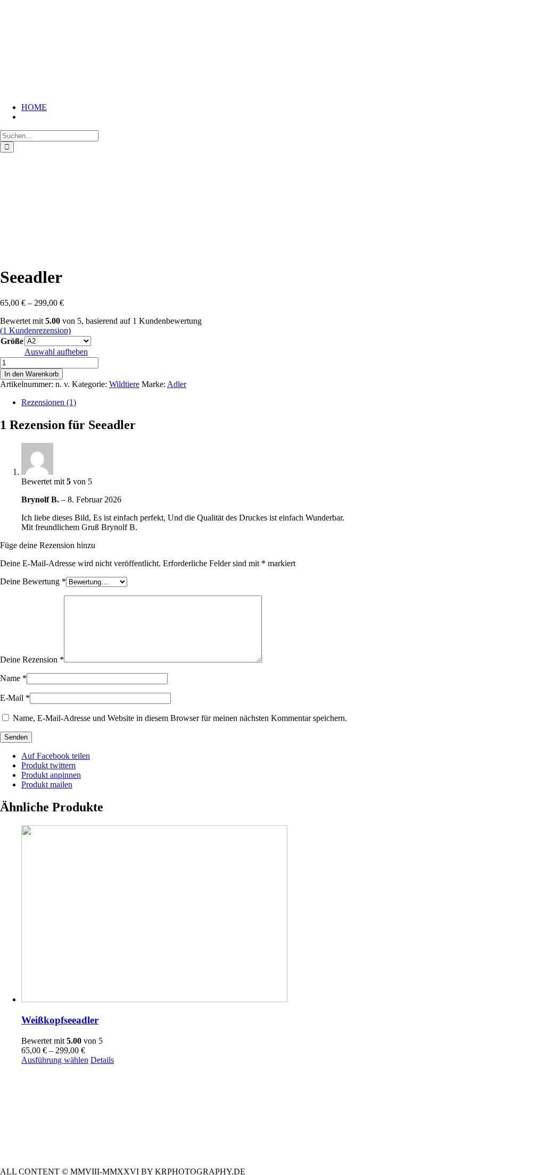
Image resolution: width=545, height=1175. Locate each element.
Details (102, 1059)
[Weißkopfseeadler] (283, 914)
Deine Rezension (32, 659)
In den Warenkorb (31, 374)
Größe (12, 341)
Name (13, 678)
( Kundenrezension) (35, 330)
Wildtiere (124, 384)
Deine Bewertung (33, 581)
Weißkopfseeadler (59, 1020)
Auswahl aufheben (56, 351)
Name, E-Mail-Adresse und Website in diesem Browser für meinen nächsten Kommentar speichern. (180, 718)
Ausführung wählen (54, 1059)
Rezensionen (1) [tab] (48, 402)
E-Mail (15, 697)
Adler (176, 384)
